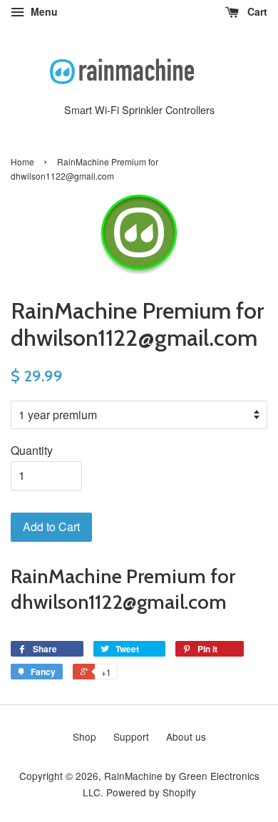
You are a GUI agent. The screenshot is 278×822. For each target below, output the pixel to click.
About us (186, 736)
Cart (255, 11)
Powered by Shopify (151, 792)
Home (22, 161)
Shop (84, 736)
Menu (43, 11)
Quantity (32, 450)
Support (131, 736)
